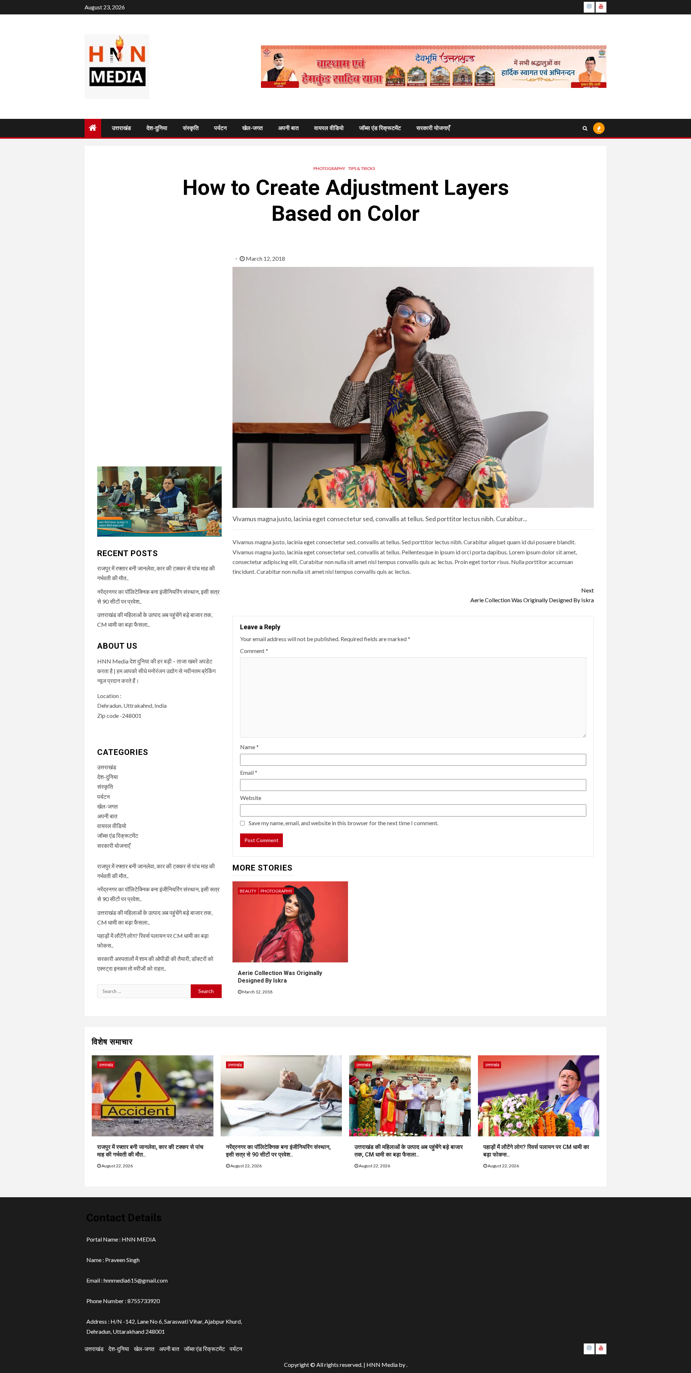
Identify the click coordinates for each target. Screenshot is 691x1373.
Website (250, 797)
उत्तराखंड (121, 128)
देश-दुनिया (156, 128)
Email (248, 772)
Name (249, 746)
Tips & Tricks (361, 168)
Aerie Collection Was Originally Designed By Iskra (532, 595)
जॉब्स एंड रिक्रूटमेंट (380, 128)
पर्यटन (220, 128)
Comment (254, 650)
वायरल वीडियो (329, 128)
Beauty (248, 891)
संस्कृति (191, 128)
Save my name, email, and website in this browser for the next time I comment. (343, 822)
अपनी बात (288, 128)
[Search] (585, 128)
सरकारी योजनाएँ (433, 128)
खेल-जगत (252, 128)
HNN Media (382, 1364)
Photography (329, 168)
